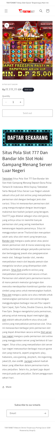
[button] (6, 11)
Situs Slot (16, 269)
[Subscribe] (45, 413)
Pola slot (6, 294)
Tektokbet (7, 178)
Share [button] (8, 386)
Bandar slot (8, 240)
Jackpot (28, 361)
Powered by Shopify (27, 430)
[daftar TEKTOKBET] (27, 137)
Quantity (6, 96)
